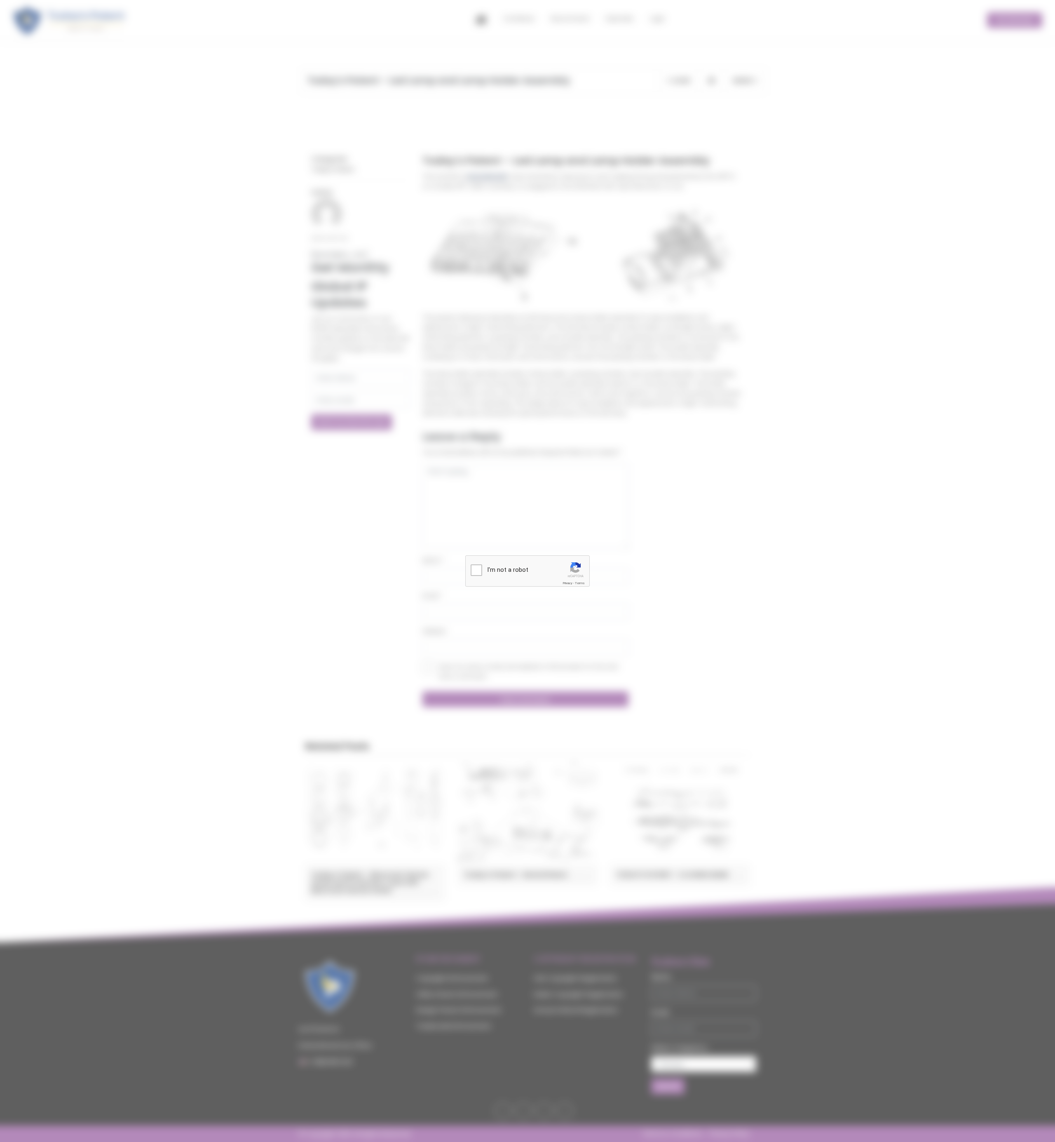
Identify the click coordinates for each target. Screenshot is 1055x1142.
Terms (580, 583)
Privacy (567, 583)
